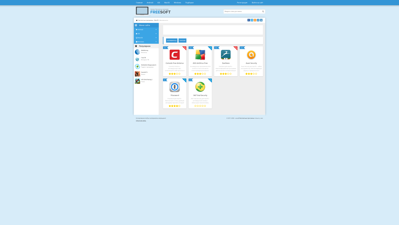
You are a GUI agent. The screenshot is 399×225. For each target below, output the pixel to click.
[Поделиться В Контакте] (261, 20)
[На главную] (154, 11)
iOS (158, 2)
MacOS (167, 2)
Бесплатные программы (145, 20)
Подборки (189, 2)
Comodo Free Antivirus (175, 63)
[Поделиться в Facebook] (249, 20)
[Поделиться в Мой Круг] (252, 20)
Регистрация (242, 2)
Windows (177, 2)
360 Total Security (200, 95)
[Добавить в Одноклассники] (255, 20)
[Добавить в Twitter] (258, 20)
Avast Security (251, 63)
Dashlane (226, 63)
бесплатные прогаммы (246, 118)
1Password (174, 95)
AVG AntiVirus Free (200, 63)
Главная (139, 2)
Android (150, 2)
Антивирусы (171, 40)
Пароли (182, 40)
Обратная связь (141, 121)
